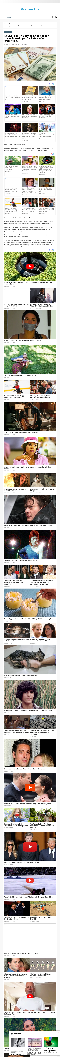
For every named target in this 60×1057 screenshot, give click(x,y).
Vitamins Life (30, 9)
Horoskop (8, 32)
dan (7, 44)
